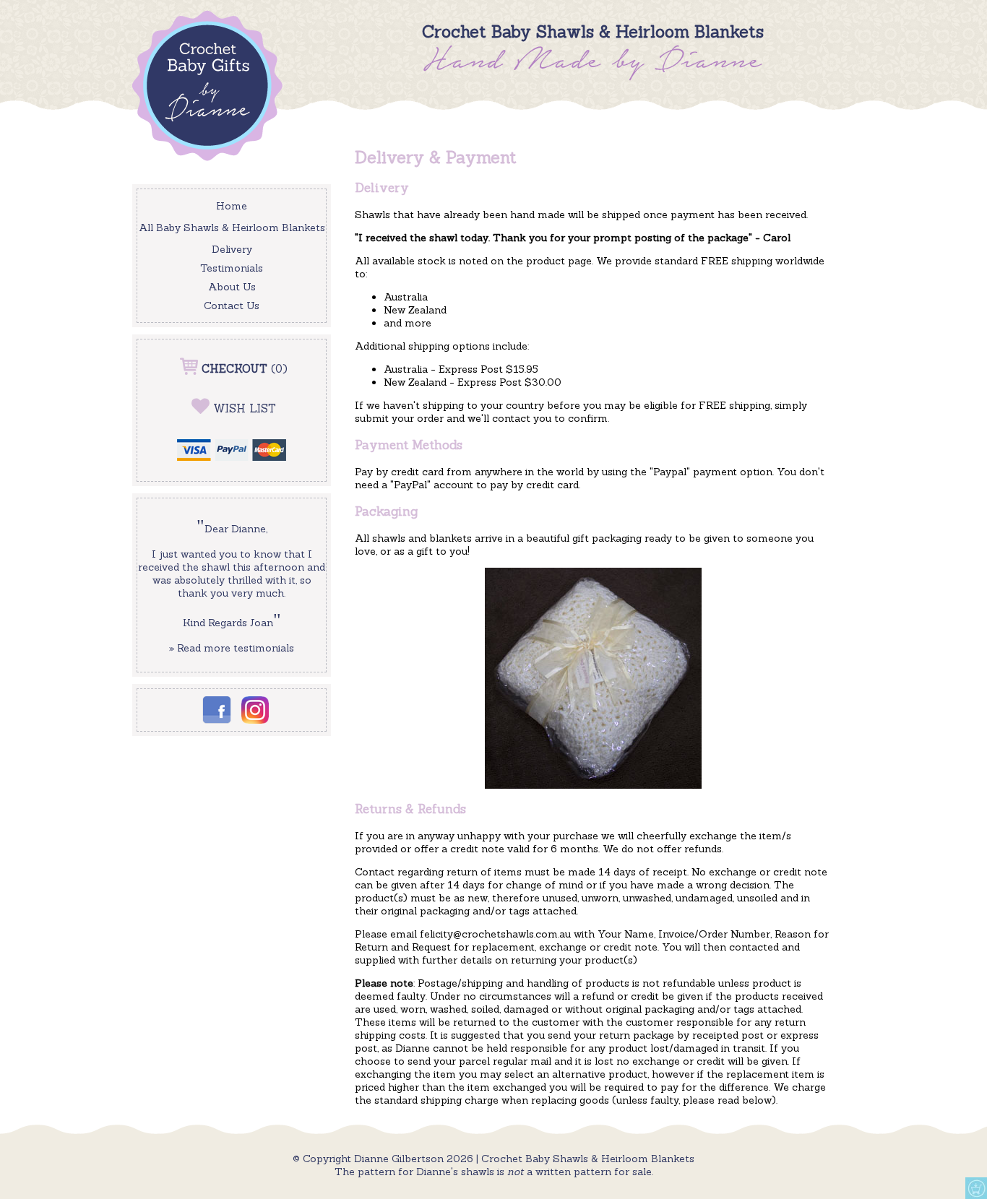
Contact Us (231, 305)
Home (231, 205)
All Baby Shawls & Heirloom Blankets (232, 227)
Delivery (232, 249)
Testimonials (231, 267)
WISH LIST (244, 408)
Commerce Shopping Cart (976, 1188)
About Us (232, 286)
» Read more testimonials (231, 647)
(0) (245, 369)
